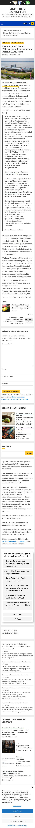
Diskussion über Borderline (20, 662)
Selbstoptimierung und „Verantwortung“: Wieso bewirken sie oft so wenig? (16, 776)
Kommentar (7, 344)
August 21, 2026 (8, 737)
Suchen (6, 446)
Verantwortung (11, 172)
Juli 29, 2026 (7, 780)
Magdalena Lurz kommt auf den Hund (24, 747)
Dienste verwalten (17, 806)
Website (5, 384)
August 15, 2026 (22, 750)
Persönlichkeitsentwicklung (9, 728)
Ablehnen (17, 816)
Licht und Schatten (17, 10)
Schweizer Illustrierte (16, 230)
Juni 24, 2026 (21, 439)
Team (17, 743)
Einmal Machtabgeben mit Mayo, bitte (23, 434)
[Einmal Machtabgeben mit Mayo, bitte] (8, 433)
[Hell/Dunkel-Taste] (25, 23)
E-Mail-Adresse (7, 376)
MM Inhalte (6, 43)
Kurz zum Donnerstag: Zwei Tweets (23, 761)
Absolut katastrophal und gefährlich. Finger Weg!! (15, 596)
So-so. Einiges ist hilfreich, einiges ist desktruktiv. (16, 579)
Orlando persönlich (17, 43)
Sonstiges (20, 728)
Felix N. (20, 241)
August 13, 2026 (22, 765)
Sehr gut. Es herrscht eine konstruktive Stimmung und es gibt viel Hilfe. (17, 563)
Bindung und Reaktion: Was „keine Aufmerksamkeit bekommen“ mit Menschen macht (15, 732)
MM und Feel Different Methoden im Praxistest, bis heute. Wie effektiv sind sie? (24, 421)
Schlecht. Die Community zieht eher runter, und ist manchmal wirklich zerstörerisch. (17, 588)
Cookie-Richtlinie (11, 825)
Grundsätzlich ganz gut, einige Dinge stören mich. (17, 572)
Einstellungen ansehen (17, 821)
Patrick (6, 55)
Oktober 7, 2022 (15, 55)
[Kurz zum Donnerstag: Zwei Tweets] (8, 761)
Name (4, 369)
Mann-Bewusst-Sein (13, 88)
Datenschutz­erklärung (21, 825)
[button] (32, 787)
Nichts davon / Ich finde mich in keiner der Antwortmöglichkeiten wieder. (18, 605)
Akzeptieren (17, 811)
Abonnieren (32, 23)
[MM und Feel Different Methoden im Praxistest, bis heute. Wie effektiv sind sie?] (8, 418)
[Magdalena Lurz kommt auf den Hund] (8, 746)
